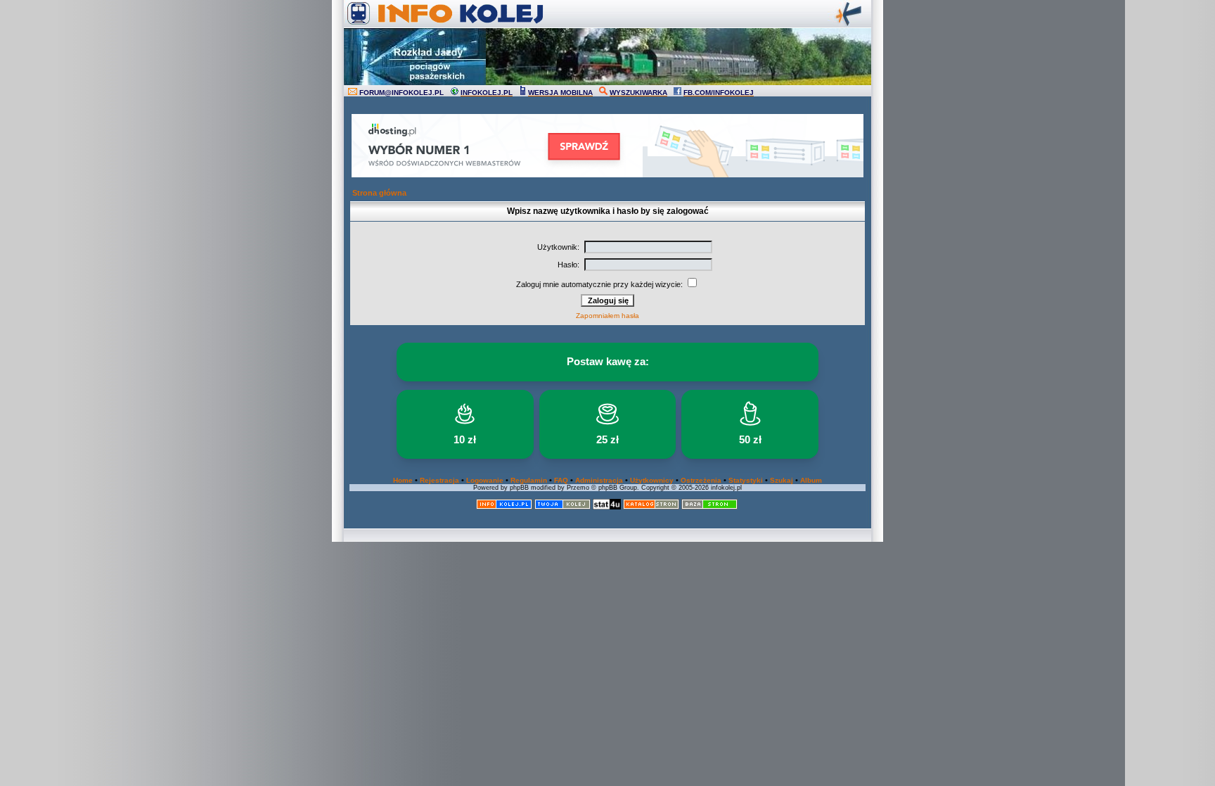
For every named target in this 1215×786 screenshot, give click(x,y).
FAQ (561, 480)
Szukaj (781, 480)
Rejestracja (439, 480)
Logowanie (484, 480)
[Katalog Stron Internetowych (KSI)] (651, 507)
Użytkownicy (652, 480)
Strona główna (379, 193)
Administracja (599, 480)
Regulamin (528, 480)
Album (811, 480)
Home (403, 480)
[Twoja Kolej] (562, 507)
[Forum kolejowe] (504, 507)
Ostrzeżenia (701, 480)
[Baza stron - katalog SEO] (709, 507)
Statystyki (745, 480)
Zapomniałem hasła (607, 315)
